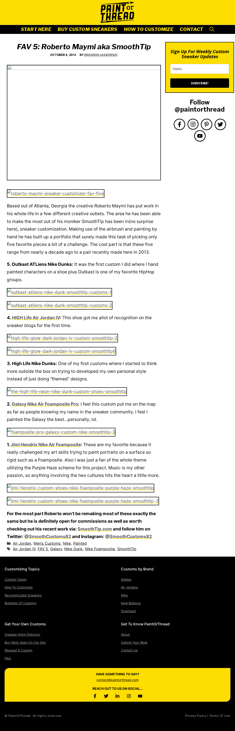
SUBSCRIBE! (199, 83)
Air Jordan (22, 543)
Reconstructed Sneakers (23, 595)
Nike (67, 543)
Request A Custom (18, 650)
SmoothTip (126, 549)
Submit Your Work (134, 642)
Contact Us (129, 650)
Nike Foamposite (100, 549)
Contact (191, 29)
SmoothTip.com (95, 529)
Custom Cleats (15, 579)
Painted (80, 543)
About (125, 634)
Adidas (126, 579)
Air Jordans (129, 587)
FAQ (8, 658)
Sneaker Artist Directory (22, 634)
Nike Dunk (73, 549)
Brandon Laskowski (101, 55)
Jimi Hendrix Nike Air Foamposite (46, 444)
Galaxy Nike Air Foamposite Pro (45, 404)
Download (128, 611)
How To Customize (148, 29)
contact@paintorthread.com (117, 680)
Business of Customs (20, 603)
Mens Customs (47, 543)
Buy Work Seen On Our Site (25, 642)
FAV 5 (43, 549)
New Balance (131, 603)
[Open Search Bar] (211, 29)
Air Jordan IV (24, 549)
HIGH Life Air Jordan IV (36, 317)
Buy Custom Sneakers (88, 29)
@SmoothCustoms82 (47, 536)
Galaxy (56, 549)
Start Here (36, 29)
